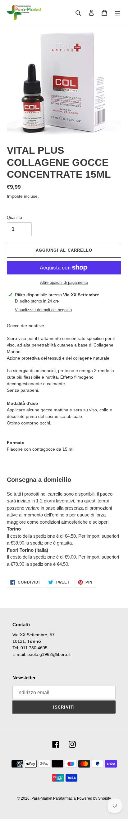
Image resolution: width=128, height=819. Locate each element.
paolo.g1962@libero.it (49, 654)
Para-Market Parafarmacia (53, 798)
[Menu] (117, 12)
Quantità (14, 217)
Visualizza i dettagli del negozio (43, 310)
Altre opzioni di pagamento (64, 282)
